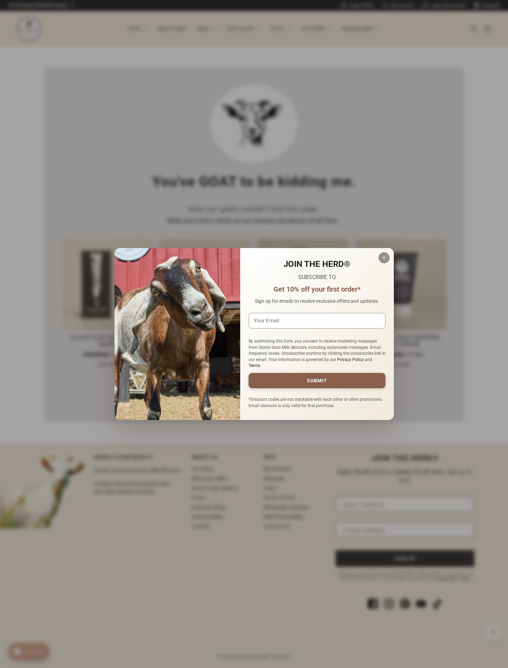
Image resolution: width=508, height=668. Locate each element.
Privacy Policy (350, 359)
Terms (254, 365)
